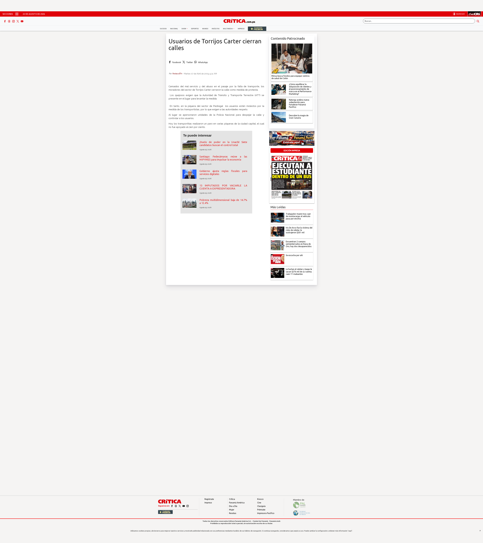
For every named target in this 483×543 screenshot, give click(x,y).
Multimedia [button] (228, 29)
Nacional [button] (174, 29)
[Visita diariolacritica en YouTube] (184, 506)
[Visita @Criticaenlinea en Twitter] (176, 506)
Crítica (232, 499)
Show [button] (184, 29)
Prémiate (261, 510)
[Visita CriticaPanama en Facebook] (172, 506)
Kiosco (260, 499)
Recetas (232, 513)
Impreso (241, 29)
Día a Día (233, 506)
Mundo (205, 29)
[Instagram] (14, 21)
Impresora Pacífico (265, 513)
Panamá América (237, 502)
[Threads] (9, 21)
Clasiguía (261, 506)
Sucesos (163, 29)
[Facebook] (5, 21)
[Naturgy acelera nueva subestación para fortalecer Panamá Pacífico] (278, 104)
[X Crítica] (18, 21)
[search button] (478, 21)
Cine (259, 502)
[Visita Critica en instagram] (187, 506)
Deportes (195, 29)
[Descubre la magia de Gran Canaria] (278, 117)
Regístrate (209, 499)
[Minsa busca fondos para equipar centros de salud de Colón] (291, 58)
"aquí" (350, 531)
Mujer (231, 510)
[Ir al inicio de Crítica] (240, 21)
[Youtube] (22, 21)
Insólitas (215, 29)
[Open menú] (17, 14)
